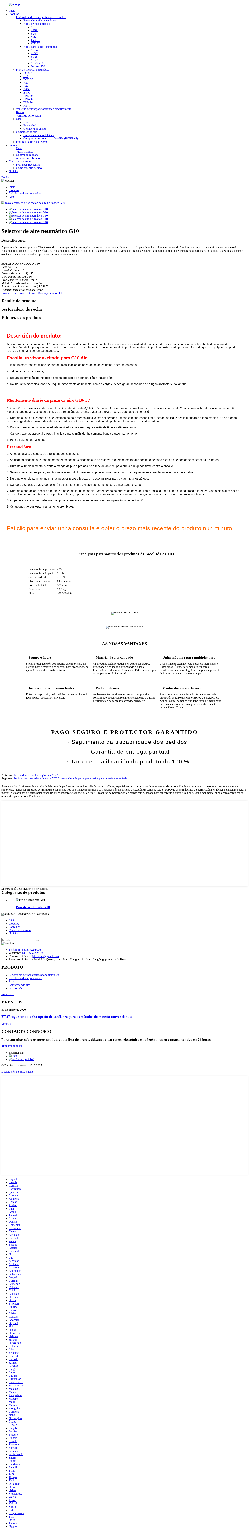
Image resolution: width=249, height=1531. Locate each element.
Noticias (13, 171)
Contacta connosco (20, 161)
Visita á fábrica (24, 151)
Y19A (34, 30)
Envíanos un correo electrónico (19, 293)
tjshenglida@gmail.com (45, 956)
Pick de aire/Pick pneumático (32, 69)
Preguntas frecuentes (28, 164)
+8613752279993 (30, 949)
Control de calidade (27, 154)
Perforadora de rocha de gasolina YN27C (37, 775)
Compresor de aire (26, 131)
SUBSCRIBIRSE (11, 1046)
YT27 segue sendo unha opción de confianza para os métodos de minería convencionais (66, 1017)
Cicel (19, 118)
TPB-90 (28, 102)
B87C (26, 92)
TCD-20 (28, 79)
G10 (25, 76)
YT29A (35, 59)
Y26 (33, 36)
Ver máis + (7, 994)
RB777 (27, 105)
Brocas (20, 112)
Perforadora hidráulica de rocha (41, 20)
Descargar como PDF (50, 293)
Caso (19, 148)
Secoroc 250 (38, 66)
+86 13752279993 (32, 952)
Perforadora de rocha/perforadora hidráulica (41, 17)
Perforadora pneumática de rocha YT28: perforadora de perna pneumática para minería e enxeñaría (70, 778)
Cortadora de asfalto (34, 128)
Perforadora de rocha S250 (31, 141)
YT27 (34, 53)
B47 (25, 86)
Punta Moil (29, 125)
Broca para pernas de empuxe (40, 46)
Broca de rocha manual (36, 23)
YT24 (34, 50)
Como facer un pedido (29, 167)
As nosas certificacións (29, 158)
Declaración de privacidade (17, 1071)
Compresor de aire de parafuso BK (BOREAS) (50, 138)
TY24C (35, 40)
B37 (25, 82)
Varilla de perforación (28, 115)
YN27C (35, 43)
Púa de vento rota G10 (33, 907)
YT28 (34, 56)
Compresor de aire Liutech (38, 135)
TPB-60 (28, 99)
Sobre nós (14, 145)
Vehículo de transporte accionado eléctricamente (43, 109)
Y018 (34, 27)
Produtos (14, 13)
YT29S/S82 (37, 63)
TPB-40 (28, 95)
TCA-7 (27, 72)
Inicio (12, 10)
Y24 (33, 33)
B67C (26, 89)
